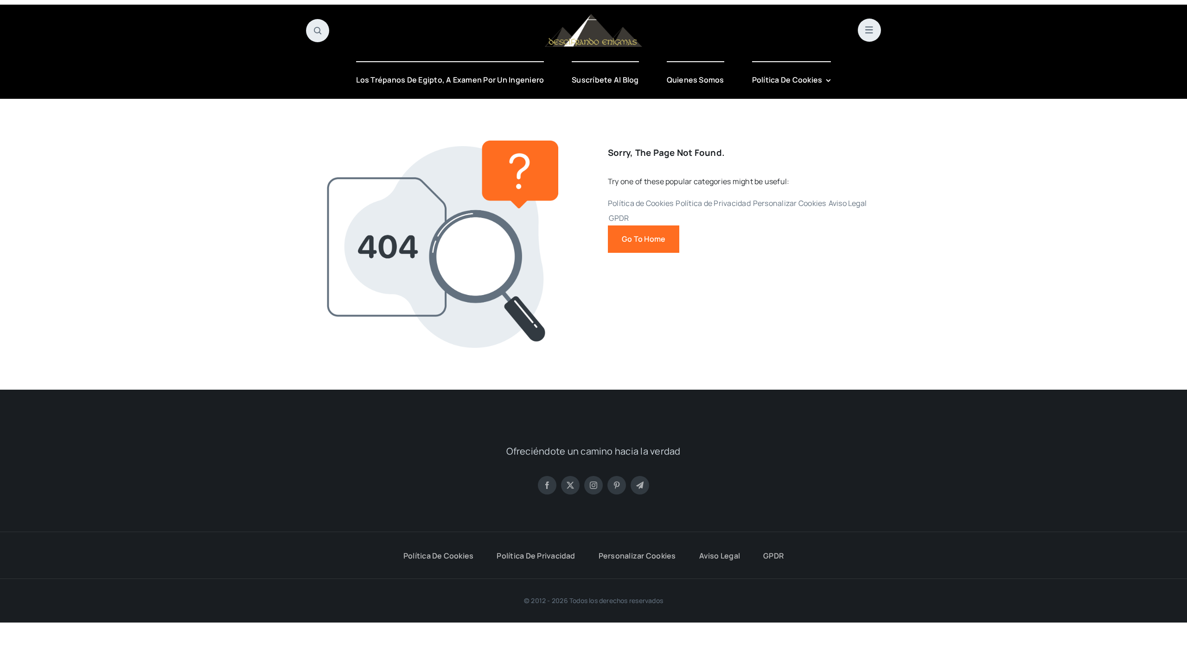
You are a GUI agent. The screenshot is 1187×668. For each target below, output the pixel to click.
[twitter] (570, 485)
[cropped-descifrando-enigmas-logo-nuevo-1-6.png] (593, 18)
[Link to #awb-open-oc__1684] (869, 30)
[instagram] (593, 485)
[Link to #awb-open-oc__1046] (317, 30)
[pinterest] (616, 485)
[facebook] (547, 485)
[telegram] (640, 485)
